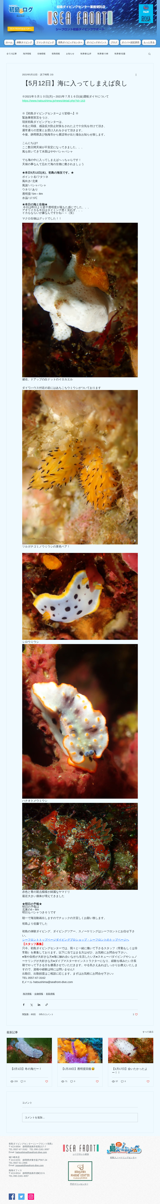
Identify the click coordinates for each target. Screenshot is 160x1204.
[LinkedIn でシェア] (39, 1004)
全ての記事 (12, 53)
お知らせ (70, 53)
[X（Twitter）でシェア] (31, 1004)
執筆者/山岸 (85, 53)
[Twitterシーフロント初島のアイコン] (21, 1197)
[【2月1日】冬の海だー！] (29, 1050)
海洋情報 (27, 53)
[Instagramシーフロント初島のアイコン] (31, 1197)
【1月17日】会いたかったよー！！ (130, 1070)
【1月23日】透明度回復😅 (78, 1068)
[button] (149, 53)
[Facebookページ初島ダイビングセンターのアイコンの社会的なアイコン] (12, 1197)
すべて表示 (147, 1032)
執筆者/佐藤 (120, 53)
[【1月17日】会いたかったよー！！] (130, 1050)
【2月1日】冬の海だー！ (26, 1068)
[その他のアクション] (136, 74)
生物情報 (41, 53)
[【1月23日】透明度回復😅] (80, 1050)
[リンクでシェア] (46, 1004)
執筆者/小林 (103, 53)
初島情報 (56, 53)
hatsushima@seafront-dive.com (31, 1152)
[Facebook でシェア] (23, 1004)
